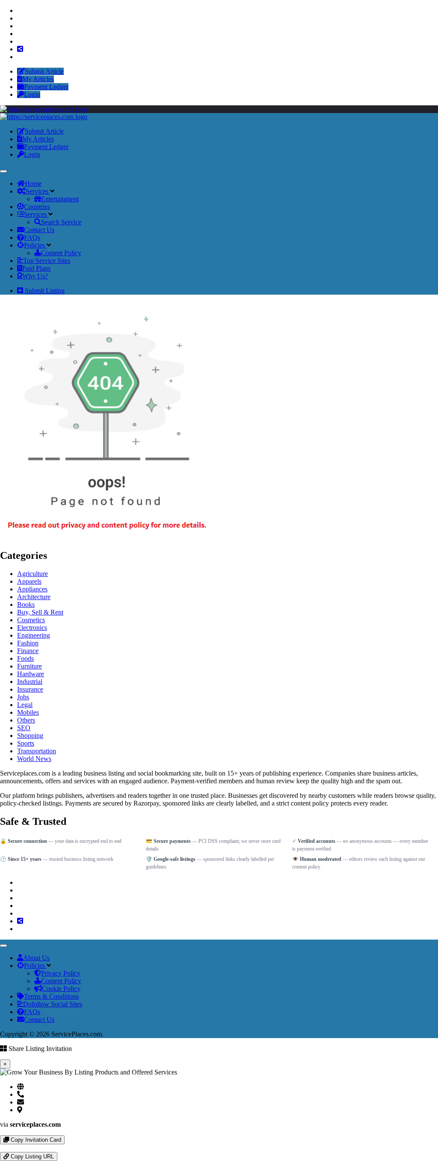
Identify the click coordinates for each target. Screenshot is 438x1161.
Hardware (30, 673)
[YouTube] (19, 41)
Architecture (33, 596)
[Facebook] (19, 10)
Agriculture (32, 573)
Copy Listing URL (31, 1156)
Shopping (30, 735)
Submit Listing (44, 290)
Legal (25, 704)
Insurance (30, 689)
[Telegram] (9, 1148)
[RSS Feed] (20, 49)
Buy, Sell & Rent (40, 612)
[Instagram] (19, 26)
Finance (27, 650)
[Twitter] (19, 18)
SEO (23, 727)
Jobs (23, 697)
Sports (25, 743)
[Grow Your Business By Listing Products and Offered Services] (43, 109)
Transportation (36, 751)
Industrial (29, 681)
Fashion (27, 643)
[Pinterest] (19, 33)
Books (26, 604)
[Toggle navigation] (3, 171)
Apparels (29, 581)
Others (26, 720)
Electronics (32, 627)
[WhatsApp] (2, 1148)
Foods (25, 658)
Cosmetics (31, 620)
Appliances (32, 589)
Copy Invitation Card (35, 1140)
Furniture (29, 666)
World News (34, 758)
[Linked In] (19, 56)
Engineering (33, 635)
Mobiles (28, 712)
